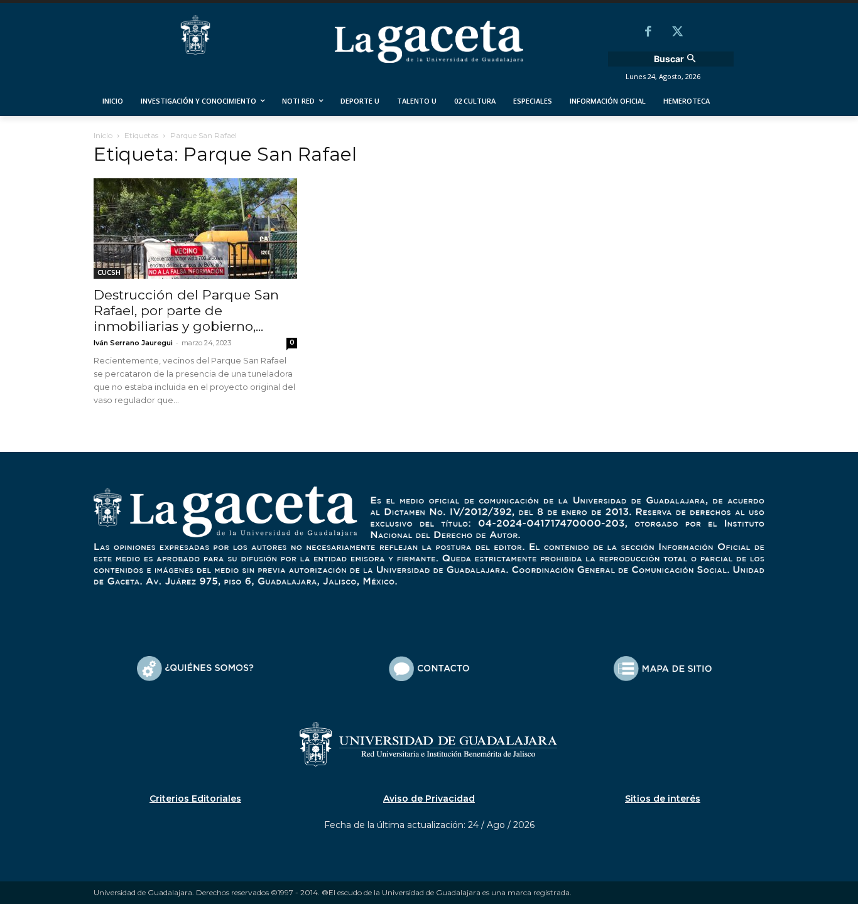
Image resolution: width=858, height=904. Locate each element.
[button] (676, 59)
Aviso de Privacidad (429, 798)
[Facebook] (648, 32)
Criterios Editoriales (195, 798)
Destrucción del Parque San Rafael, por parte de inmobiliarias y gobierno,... (186, 310)
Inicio (103, 135)
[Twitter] (677, 32)
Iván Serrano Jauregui (133, 342)
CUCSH (109, 273)
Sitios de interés (662, 798)
